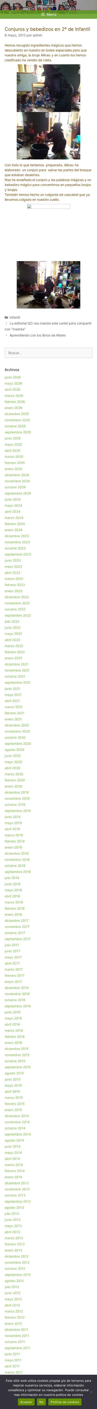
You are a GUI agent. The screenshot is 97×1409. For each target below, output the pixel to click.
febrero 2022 (15, 652)
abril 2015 (12, 1091)
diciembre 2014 (17, 1116)
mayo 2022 (13, 634)
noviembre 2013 (17, 1189)
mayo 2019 (13, 823)
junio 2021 (12, 689)
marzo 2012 (14, 1311)
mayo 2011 (13, 1360)
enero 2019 (13, 847)
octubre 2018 (15, 866)
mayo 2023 (13, 566)
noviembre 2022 (17, 603)
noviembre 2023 (17, 542)
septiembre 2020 (18, 743)
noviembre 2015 (17, 1055)
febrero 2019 (15, 841)
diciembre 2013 (17, 1183)
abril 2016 (12, 1024)
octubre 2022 (15, 609)
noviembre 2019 (17, 798)
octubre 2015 (15, 1061)
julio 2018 (12, 878)
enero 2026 (13, 408)
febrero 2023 (15, 585)
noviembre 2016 (17, 994)
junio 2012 (12, 1293)
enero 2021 (13, 719)
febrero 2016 (15, 1036)
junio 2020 (13, 756)
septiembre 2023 (18, 554)
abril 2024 (12, 511)
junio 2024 (13, 499)
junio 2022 (12, 627)
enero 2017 (13, 982)
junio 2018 (12, 884)
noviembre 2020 (17, 731)
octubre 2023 (15, 548)
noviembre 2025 (17, 420)
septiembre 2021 (18, 682)
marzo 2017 (14, 969)
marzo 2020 (14, 774)
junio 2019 (12, 817)
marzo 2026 (14, 396)
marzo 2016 (14, 1030)
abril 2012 (12, 1305)
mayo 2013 (13, 1226)
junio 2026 (13, 377)
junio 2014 (12, 1146)
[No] (91, 1392)
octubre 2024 (15, 487)
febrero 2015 (15, 1104)
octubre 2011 (15, 1342)
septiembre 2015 (18, 1067)
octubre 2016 (15, 1000)
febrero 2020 (15, 780)
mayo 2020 (13, 762)
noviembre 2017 (17, 927)
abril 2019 (12, 829)
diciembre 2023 (17, 536)
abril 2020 (12, 768)
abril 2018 (12, 896)
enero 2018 (13, 914)
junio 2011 (12, 1354)
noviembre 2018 (17, 859)
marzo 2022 (14, 646)
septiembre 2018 (18, 872)
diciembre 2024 (17, 475)
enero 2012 (13, 1323)
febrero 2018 (15, 908)
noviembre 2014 (17, 1122)
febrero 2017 (14, 975)
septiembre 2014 (18, 1134)
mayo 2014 (13, 1152)
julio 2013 (12, 1214)
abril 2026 (12, 389)
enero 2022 (13, 658)
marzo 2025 (14, 457)
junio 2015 (12, 1079)
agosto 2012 (14, 1281)
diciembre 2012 (16, 1256)
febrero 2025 (15, 463)
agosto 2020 (14, 750)
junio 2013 (12, 1220)
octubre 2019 (15, 805)
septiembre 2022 (18, 615)
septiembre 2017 (18, 939)
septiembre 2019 (18, 811)
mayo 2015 (13, 1085)
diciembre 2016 (17, 988)
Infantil (15, 317)
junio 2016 (12, 1012)
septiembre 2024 (18, 493)
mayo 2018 (13, 890)
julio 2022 (12, 621)
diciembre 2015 (17, 1049)
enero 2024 (13, 530)
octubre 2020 (15, 737)
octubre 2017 (15, 933)
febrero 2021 (14, 713)
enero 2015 (13, 1110)
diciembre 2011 (16, 1330)
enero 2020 (13, 786)
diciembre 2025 (17, 414)
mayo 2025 (13, 444)
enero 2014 (13, 1177)
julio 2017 (12, 945)
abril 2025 (12, 450)
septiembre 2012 (18, 1275)
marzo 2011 (14, 1372)
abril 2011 (12, 1366)
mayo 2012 (13, 1299)
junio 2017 (12, 951)
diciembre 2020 (17, 725)
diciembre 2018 (17, 853)
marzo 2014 (14, 1165)
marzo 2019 (14, 835)
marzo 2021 (14, 707)
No (41, 1402)
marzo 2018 (14, 902)
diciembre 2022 (17, 597)
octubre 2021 (15, 676)
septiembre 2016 (18, 1006)
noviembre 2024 (17, 481)
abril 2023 (12, 573)
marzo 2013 (14, 1238)
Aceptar (26, 1402)
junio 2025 (13, 438)
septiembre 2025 (18, 432)
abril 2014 (12, 1159)
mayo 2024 (13, 505)
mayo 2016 (13, 1018)
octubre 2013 (15, 1195)
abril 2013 (12, 1232)
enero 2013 (13, 1250)
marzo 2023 (14, 579)
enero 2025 (13, 469)
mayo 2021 (13, 695)
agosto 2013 (14, 1207)
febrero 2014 (15, 1171)
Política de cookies (65, 1402)
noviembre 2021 (17, 670)
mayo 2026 (13, 383)
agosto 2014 (14, 1140)
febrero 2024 (15, 524)
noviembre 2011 (17, 1336)
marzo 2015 (14, 1098)
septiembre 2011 (17, 1348)
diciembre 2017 (16, 921)
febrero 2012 (14, 1317)
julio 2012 (12, 1287)
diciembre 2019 (17, 792)
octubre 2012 (15, 1268)
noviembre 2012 (17, 1262)
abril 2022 (12, 640)
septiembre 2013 (18, 1201)
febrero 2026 (15, 402)
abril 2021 (12, 701)
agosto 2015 (14, 1073)
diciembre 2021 (16, 664)
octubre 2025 (15, 426)
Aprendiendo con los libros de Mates (38, 335)
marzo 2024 (14, 518)
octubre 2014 (15, 1128)
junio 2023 (13, 560)
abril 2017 (12, 963)
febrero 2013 (15, 1244)
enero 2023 (13, 591)
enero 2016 (13, 1043)
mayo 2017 (13, 957)
